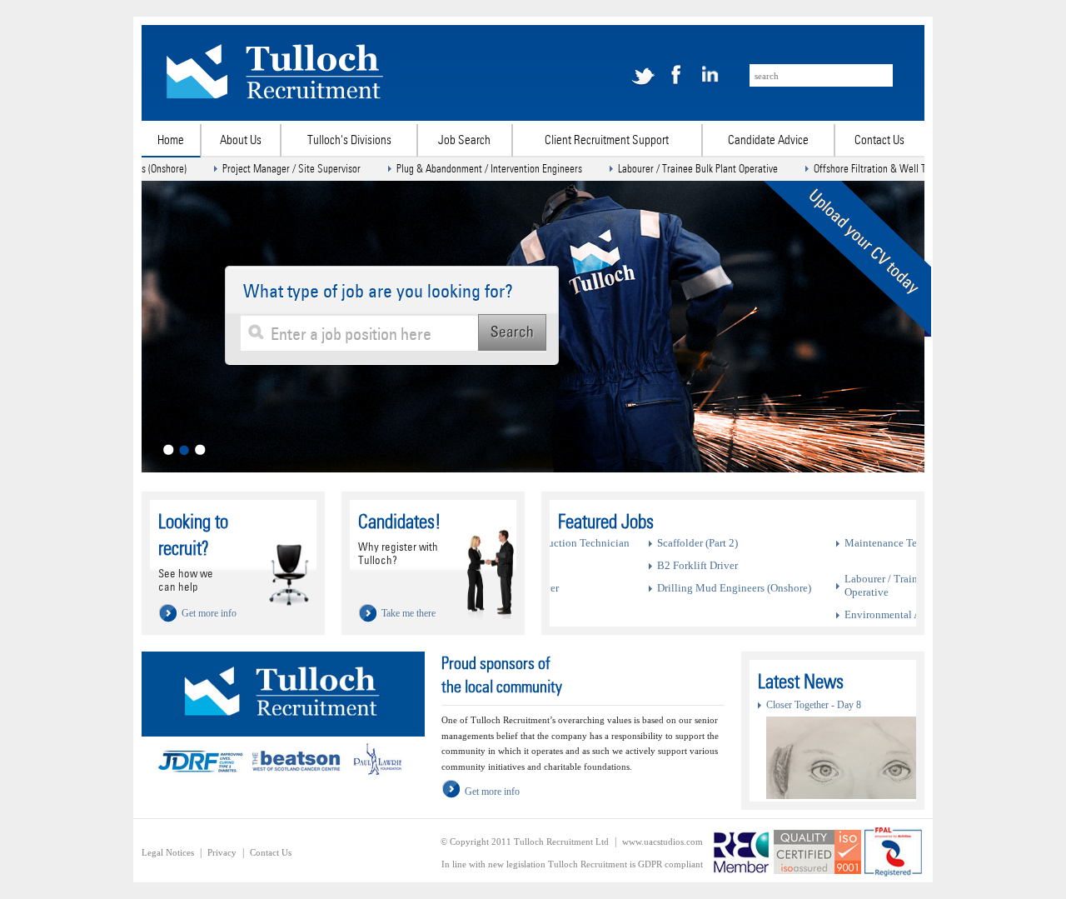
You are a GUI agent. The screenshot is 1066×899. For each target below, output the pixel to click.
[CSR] (283, 781)
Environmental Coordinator (807, 578)
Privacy (222, 852)
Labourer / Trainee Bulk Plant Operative (663, 168)
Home (170, 139)
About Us (241, 139)
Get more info (492, 791)
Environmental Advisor (618, 614)
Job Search (464, 139)
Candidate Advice (768, 139)
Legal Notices (168, 852)
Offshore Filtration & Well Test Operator (860, 168)
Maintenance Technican (620, 543)
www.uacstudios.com (662, 842)
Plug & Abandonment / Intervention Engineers (454, 168)
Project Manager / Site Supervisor (256, 168)
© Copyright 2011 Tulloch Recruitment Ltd (525, 842)
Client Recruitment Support (607, 139)
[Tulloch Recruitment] (275, 94)
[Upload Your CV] (842, 337)
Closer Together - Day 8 (813, 705)
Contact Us (879, 139)
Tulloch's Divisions (349, 139)
